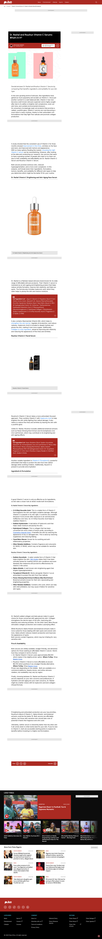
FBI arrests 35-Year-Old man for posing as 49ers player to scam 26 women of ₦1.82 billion (55, 881)
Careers (67, 2)
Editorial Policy (53, 918)
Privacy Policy (35, 927)
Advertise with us (36, 921)
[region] (51, 832)
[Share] (57, 45)
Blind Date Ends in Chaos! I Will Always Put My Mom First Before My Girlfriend (89, 837)
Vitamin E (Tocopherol (40, 460)
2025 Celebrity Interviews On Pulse (13, 836)
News (39, 2)
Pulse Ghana (72, 918)
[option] (13, 832)
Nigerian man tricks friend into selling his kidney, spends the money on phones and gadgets (55, 855)
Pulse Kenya (72, 921)
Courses (18, 924)
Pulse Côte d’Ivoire (72, 925)
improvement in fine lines (32, 146)
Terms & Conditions (36, 924)
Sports (61, 2)
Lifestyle (55, 2)
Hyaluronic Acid (45, 418)
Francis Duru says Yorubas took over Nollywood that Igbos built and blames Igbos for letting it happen (55, 868)
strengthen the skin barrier (20, 323)
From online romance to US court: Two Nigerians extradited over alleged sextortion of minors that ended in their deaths (23, 869)
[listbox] (51, 832)
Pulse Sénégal (90, 918)
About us (33, 918)
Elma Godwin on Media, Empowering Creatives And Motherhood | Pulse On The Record (50, 838)
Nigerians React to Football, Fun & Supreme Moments (52, 808)
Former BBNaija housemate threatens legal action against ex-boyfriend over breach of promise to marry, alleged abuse (23, 856)
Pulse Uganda (90, 921)
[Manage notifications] (99, 936)
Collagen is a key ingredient (21, 329)
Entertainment (47, 2)
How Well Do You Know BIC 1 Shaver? (31, 836)
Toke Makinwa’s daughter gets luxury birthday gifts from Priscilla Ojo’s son (23, 881)
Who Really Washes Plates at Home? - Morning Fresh (69, 836)
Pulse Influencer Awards (53, 922)
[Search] (96, 2)
